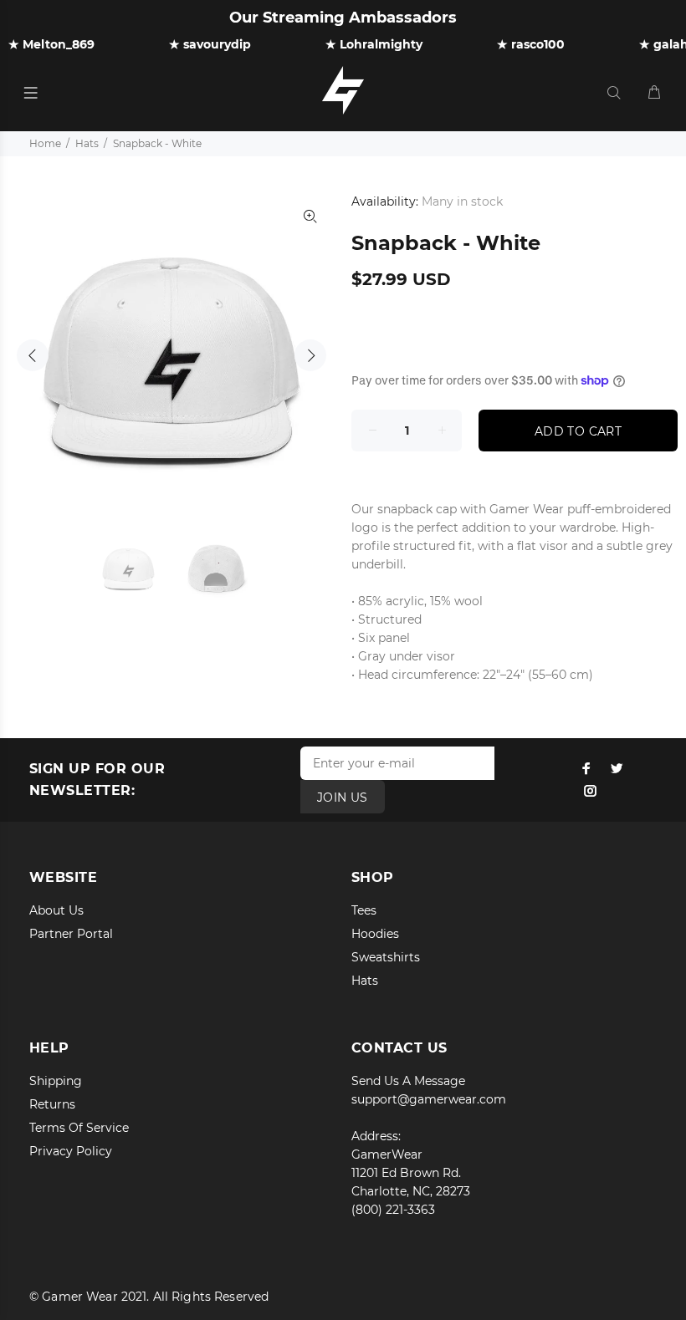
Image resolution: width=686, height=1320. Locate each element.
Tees (363, 910)
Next (310, 355)
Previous (33, 355)
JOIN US (342, 797)
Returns (52, 1104)
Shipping (55, 1080)
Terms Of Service (79, 1127)
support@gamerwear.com (428, 1099)
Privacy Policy (70, 1151)
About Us (56, 910)
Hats (87, 143)
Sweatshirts (385, 957)
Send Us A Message (408, 1080)
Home (45, 143)
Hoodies (375, 933)
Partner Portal (71, 933)
